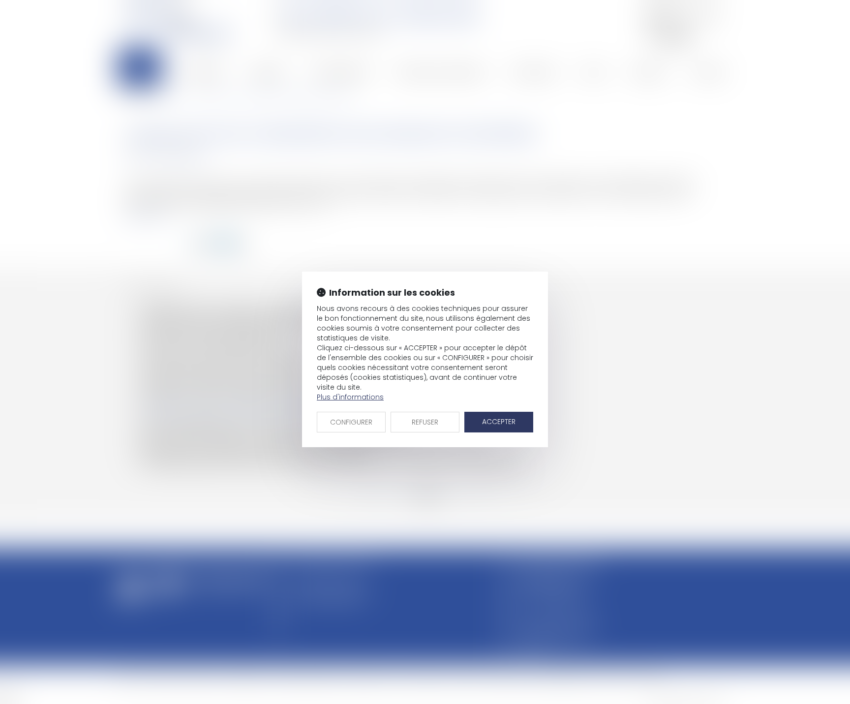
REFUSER (425, 422)
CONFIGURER (351, 422)
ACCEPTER (499, 422)
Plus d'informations (350, 397)
